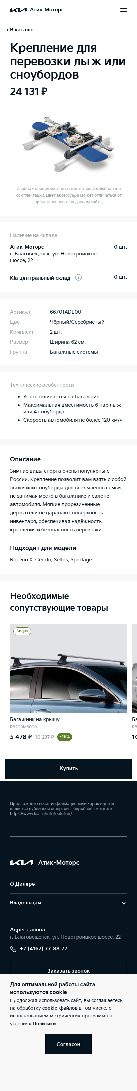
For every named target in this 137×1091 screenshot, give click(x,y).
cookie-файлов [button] (59, 1008)
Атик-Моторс (47, 10)
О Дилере (22, 884)
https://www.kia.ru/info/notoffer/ (41, 813)
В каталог (22, 30)
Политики (44, 1024)
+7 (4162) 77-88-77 (44, 949)
